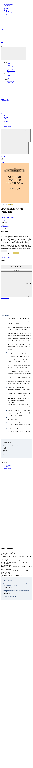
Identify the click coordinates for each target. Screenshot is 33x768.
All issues (9, 84)
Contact (9, 72)
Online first (7, 7)
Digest (5, 10)
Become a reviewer (5, 100)
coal (2, 257)
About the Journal (8, 4)
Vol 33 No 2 (7, 118)
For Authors (7, 11)
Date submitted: (5, 221)
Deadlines (9, 76)
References (16, 270)
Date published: (5, 226)
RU (2, 42)
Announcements (8, 12)
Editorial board (11, 66)
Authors (6, 121)
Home (5, 116)
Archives (6, 117)
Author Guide (10, 75)
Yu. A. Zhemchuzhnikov (8, 217)
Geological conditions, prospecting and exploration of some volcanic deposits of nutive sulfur (16, 584)
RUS (3, 162)
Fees (8, 78)
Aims (8, 65)
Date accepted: (4, 223)
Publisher (9, 68)
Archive (6, 8)
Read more (3, 251)
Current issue (7, 5)
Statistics (6, 14)
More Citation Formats (16, 266)
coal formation (6, 257)
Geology (10, 204)
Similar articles (7, 465)
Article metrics (7, 126)
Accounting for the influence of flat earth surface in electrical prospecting (16, 591)
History (9, 63)
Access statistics (11, 69)
